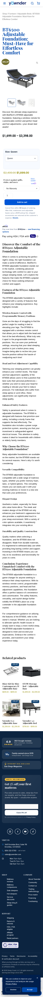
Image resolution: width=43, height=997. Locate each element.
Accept (29, 990)
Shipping (10, 918)
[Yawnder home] (18, 3)
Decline (13, 990)
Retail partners (12, 938)
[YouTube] (25, 831)
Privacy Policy (30, 817)
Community (32, 882)
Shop (4, 14)
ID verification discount (10, 959)
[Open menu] (4, 3)
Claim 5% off (21, 813)
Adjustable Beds (24, 14)
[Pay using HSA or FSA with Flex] (20, 236)
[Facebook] (18, 831)
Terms (12, 956)
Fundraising (33, 901)
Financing (32, 898)
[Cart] (38, 3)
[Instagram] (10, 831)
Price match (33, 895)
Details (15, 218)
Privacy (4, 956)
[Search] (32, 3)
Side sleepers (12, 890)
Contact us (32, 886)
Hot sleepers (12, 894)
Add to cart (22, 202)
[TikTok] (33, 831)
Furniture (12, 14)
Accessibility (32, 956)
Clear (7, 164)
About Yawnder (34, 879)
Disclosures (21, 956)
